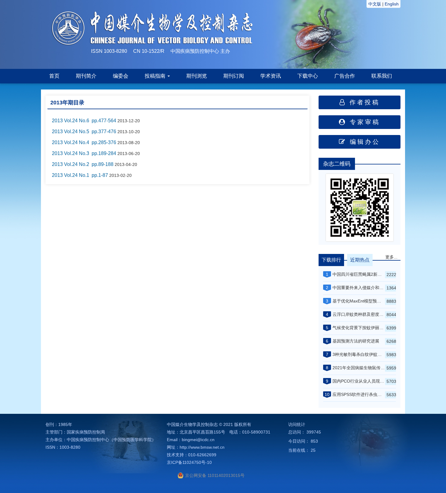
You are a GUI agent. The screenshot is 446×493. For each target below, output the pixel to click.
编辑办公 (363, 141)
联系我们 (381, 76)
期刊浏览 (196, 76)
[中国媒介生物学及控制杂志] (320, 34)
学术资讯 (270, 76)
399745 (313, 432)
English (392, 4)
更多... (391, 257)
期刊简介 (86, 76)
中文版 (374, 4)
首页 (54, 76)
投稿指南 (156, 76)
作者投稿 (363, 102)
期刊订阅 (233, 76)
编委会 (120, 76)
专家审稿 (363, 122)
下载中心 (307, 76)
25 (313, 450)
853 (314, 441)
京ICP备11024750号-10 (189, 462)
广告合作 (344, 76)
